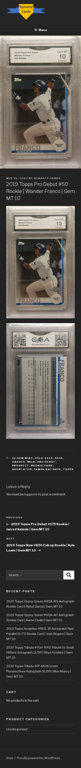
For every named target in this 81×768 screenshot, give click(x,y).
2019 (59, 458)
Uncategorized (16, 729)
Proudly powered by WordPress (38, 758)
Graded (19, 461)
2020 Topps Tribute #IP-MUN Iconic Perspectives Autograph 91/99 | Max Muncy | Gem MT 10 (38, 671)
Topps (68, 469)
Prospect (20, 465)
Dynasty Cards (47, 178)
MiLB (31, 461)
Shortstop (22, 469)
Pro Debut (46, 461)
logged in (31, 494)
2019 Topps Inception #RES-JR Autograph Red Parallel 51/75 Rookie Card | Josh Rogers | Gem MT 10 (39, 634)
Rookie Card (42, 465)
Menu (43, 30)
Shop (9, 758)
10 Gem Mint (22, 458)
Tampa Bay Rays (47, 469)
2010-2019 (44, 458)
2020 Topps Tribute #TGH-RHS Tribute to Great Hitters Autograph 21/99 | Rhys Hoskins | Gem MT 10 (40, 653)
